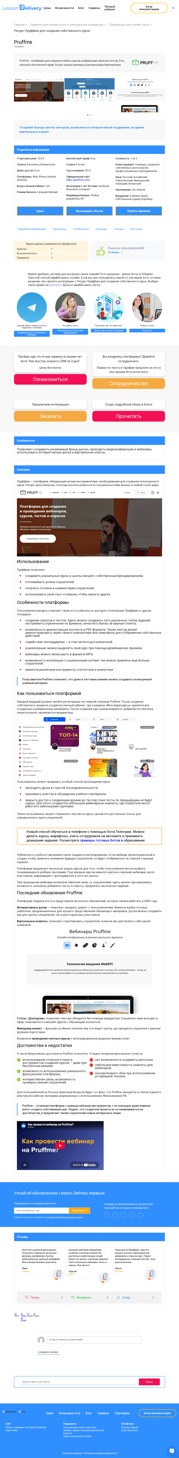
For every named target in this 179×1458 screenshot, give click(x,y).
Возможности (64, 8)
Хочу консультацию (149, 8)
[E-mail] (107, 1215)
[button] (88, 115)
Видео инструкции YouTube (77, 1436)
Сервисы (94, 8)
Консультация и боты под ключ (79, 1427)
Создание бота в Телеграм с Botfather (32, 333)
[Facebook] (140, 1215)
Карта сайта (12, 1430)
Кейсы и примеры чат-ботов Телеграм (26, 1427)
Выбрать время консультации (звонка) (83, 1430)
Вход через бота (129, 1430)
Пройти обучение (138, 211)
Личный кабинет (109, 8)
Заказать (50, 416)
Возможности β (69, 1413)
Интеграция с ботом (89, 211)
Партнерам (122, 1413)
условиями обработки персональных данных (64, 1217)
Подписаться (79, 1210)
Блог (81, 8)
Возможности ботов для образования (70, 331)
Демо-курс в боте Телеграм (108, 330)
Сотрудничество (128, 383)
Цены (47, 8)
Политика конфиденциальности (100, 1453)
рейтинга (55, 285)
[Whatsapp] (132, 1215)
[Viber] (123, 1215)
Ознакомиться (50, 379)
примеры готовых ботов (100, 840)
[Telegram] (115, 1215)
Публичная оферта (71, 1453)
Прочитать (128, 416)
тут (48, 186)
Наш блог (147, 330)
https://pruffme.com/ (78, 179)
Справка (67, 1433)
